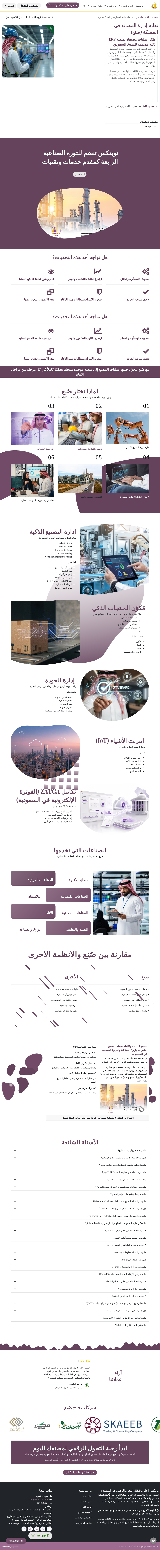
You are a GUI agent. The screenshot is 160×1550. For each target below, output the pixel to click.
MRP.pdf (148, 126)
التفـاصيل (80, 174)
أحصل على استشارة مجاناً (63, 5)
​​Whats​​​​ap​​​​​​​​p (39, 1535)
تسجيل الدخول (29, 5)
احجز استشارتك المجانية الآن (80, 1472)
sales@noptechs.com (38, 1499)
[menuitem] (139, 6)
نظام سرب (139, 17)
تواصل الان (14, 1541)
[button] (28, 17)
